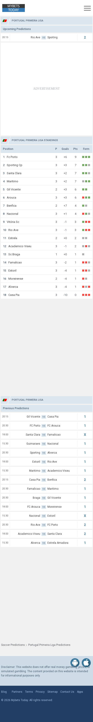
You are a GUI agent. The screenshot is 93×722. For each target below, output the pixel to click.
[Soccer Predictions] (12, 8)
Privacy (40, 691)
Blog (4, 691)
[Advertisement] (46, 89)
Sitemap (52, 691)
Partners (17, 691)
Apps (80, 691)
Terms (29, 691)
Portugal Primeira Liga (27, 20)
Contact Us (67, 691)
